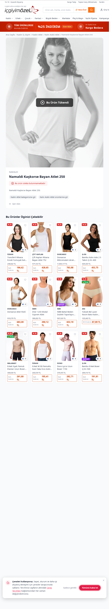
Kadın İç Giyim (23, 34)
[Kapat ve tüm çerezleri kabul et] (103, 580)
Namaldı (13, 172)
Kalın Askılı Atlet (52, 34)
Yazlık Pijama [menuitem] (91, 18)
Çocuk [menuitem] (27, 18)
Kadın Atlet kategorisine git (23, 197)
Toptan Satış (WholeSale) (87, 2)
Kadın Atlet (37, 34)
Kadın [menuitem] (8, 18)
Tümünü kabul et (90, 587)
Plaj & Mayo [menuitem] (78, 18)
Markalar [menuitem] (66, 18)
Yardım (101, 2)
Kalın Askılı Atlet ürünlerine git (54, 197)
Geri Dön (16, 204)
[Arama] (91, 10)
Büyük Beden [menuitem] (52, 18)
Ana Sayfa (10, 34)
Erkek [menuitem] (18, 18)
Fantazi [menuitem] (38, 18)
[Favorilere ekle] (25, 225)
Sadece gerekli (69, 587)
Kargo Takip (71, 2)
